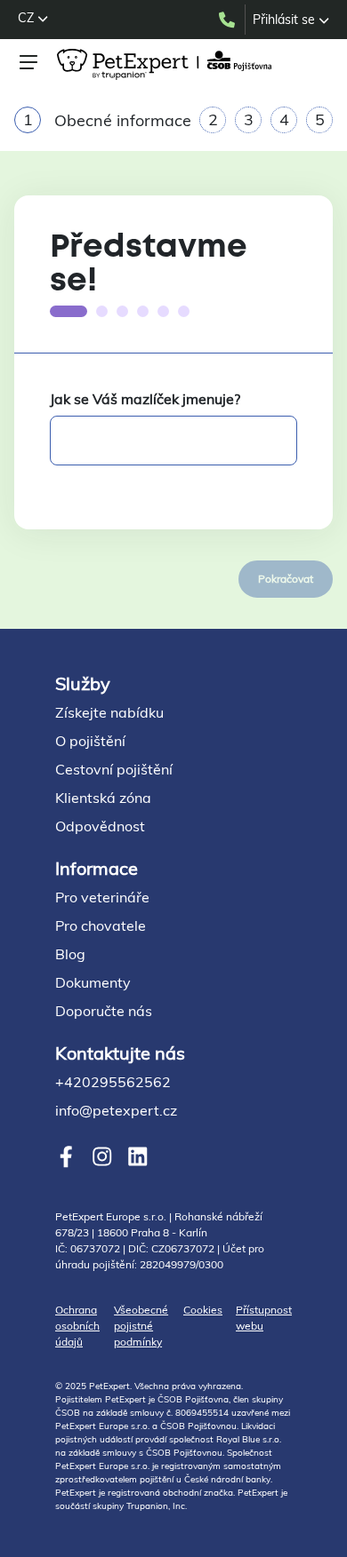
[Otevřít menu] (28, 62)
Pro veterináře (102, 897)
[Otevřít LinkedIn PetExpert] (137, 1156)
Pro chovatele (100, 925)
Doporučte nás (103, 1011)
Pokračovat (285, 578)
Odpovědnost (100, 826)
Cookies (202, 1309)
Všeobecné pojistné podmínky (141, 1325)
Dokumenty (93, 982)
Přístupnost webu (264, 1317)
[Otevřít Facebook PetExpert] (66, 1156)
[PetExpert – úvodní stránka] (167, 64)
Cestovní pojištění (114, 769)
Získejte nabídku (109, 712)
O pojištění (90, 741)
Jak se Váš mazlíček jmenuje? (145, 399)
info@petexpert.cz (116, 1110)
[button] (33, 17)
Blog (70, 954)
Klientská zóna (103, 797)
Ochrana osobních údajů (77, 1325)
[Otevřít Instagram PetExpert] (102, 1156)
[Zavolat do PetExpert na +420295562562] (231, 19)
